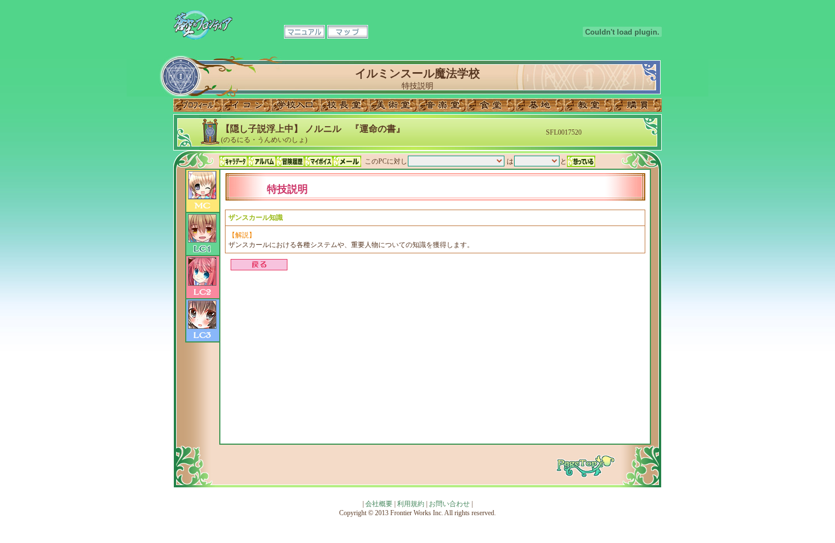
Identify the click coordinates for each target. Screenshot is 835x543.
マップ (347, 32)
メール (347, 161)
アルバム (262, 161)
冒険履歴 (290, 161)
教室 (588, 105)
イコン (246, 105)
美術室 (393, 105)
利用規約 (410, 504)
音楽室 (442, 105)
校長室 (344, 105)
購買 (637, 105)
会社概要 (379, 504)
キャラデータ (233, 161)
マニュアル (304, 32)
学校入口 (295, 105)
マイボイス (318, 161)
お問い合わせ (449, 504)
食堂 (490, 105)
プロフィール (197, 105)
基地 (539, 105)
